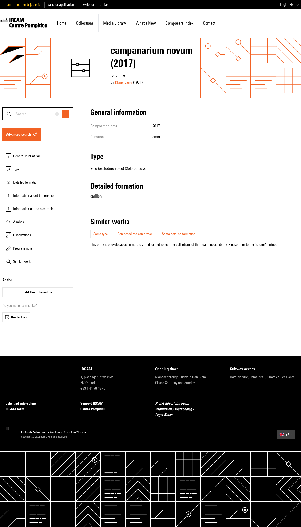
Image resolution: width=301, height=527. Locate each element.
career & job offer (29, 4)
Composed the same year (135, 234)
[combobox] (37, 113)
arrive (104, 4)
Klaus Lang (123, 82)
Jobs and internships (21, 403)
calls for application (61, 4)
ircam (8, 4)
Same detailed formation (178, 234)
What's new (146, 23)
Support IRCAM (91, 403)
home (61, 23)
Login (284, 4)
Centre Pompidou (92, 409)
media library (114, 23)
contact (209, 23)
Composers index (179, 23)
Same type (100, 234)
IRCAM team (15, 409)
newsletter (87, 4)
